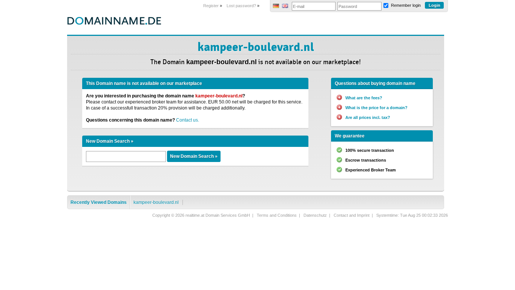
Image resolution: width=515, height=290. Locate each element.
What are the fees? (363, 98)
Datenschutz (315, 215)
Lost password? (241, 5)
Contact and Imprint (351, 215)
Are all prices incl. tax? (367, 117)
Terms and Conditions (277, 215)
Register (211, 5)
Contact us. (187, 120)
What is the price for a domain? (376, 107)
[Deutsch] (276, 6)
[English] (285, 6)
